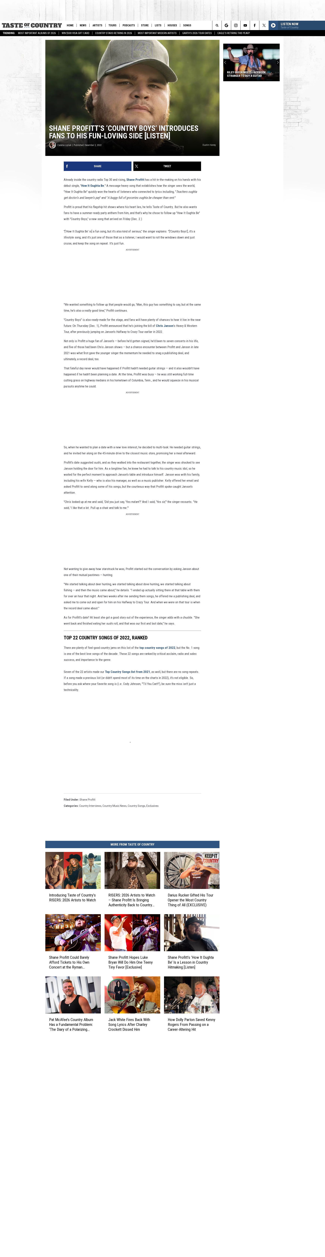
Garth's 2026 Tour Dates (197, 33)
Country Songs (136, 805)
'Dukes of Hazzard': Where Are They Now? (251, 74)
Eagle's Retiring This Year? (234, 33)
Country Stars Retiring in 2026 (113, 33)
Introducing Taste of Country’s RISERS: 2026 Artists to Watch (72, 897)
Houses (172, 25)
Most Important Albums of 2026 (37, 33)
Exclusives (152, 805)
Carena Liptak (64, 145)
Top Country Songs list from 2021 (127, 672)
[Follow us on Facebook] (254, 25)
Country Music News (115, 805)
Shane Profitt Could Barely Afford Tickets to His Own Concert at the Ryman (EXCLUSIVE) (69, 962)
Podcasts (129, 25)
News (83, 25)
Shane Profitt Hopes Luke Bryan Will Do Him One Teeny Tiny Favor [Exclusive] (130, 962)
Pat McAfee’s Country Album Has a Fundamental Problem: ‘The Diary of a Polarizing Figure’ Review (71, 1024)
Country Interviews (90, 805)
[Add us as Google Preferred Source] (226, 25)
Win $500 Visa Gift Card (75, 33)
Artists (97, 25)
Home (70, 25)
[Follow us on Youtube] (245, 25)
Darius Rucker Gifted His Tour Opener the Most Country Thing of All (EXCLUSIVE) (190, 900)
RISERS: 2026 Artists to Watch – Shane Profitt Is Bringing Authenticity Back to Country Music (131, 900)
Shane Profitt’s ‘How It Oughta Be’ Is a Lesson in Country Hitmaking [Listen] (191, 962)
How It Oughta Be (92, 185)
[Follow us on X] (264, 25)
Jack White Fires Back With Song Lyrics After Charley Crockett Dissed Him (129, 1024)
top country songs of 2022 (157, 648)
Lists (158, 25)
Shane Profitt (135, 179)
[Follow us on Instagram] (235, 25)
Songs (187, 25)
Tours (112, 25)
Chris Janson (164, 326)
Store (145, 25)
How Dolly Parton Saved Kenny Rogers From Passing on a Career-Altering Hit (191, 1024)
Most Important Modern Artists (157, 33)
